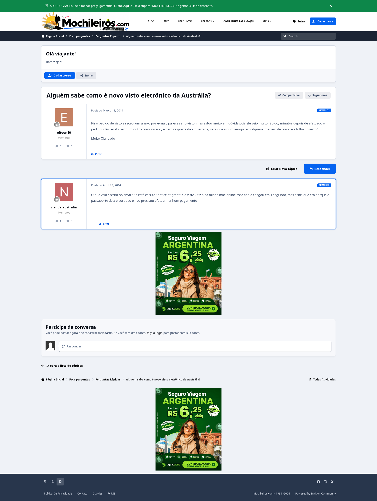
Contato (82, 493)
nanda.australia (64, 207)
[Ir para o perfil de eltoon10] (64, 117)
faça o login (155, 333)
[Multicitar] (92, 224)
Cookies (97, 493)
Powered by (315, 493)
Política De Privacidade (58, 493)
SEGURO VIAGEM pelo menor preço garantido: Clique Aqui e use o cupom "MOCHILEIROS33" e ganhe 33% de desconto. (131, 6)
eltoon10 (64, 132)
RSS (112, 493)
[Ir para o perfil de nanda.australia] (64, 192)
